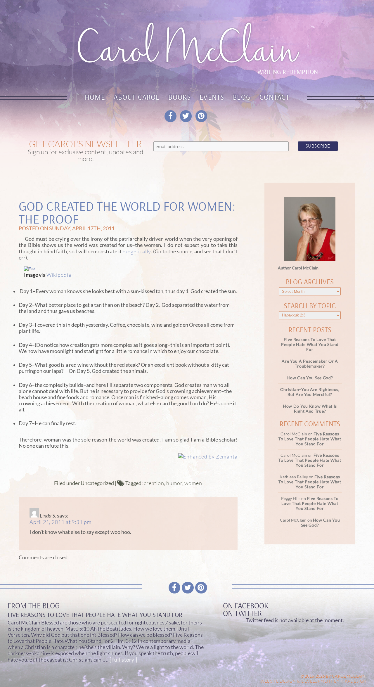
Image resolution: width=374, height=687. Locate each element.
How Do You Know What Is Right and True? (310, 408)
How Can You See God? (310, 377)
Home (95, 96)
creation (154, 483)
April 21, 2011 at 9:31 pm (60, 522)
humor (174, 483)
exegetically (137, 251)
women (193, 483)
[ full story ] (123, 659)
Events (212, 96)
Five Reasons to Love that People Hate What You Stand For (309, 344)
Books (179, 96)
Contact (274, 96)
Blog (242, 96)
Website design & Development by (313, 681)
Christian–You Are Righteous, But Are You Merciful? (310, 392)
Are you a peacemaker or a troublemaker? (310, 363)
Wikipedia (58, 274)
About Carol (137, 96)
